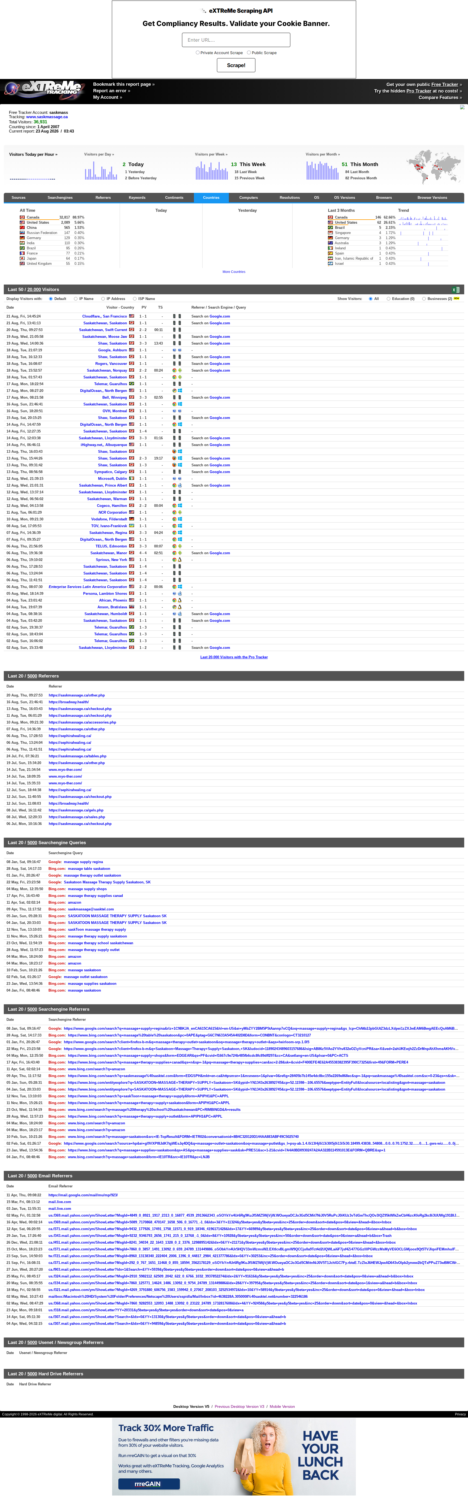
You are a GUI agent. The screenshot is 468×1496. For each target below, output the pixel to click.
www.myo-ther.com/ (65, 770)
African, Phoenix (113, 600)
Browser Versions (432, 198)
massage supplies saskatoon (92, 984)
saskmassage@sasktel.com (91, 909)
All (376, 299)
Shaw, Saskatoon (112, 343)
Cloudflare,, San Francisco (104, 316)
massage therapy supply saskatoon (97, 936)
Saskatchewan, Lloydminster (103, 438)
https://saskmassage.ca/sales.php (77, 817)
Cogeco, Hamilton (112, 506)
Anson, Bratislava (112, 607)
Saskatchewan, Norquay (107, 370)
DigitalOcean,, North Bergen (103, 391)
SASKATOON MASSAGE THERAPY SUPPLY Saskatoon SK (117, 916)
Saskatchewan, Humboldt (105, 614)
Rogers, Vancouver (111, 364)
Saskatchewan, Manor (108, 553)
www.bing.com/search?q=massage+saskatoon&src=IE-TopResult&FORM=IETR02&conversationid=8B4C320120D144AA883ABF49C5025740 (183, 1137)
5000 (32, 676)
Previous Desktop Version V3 (239, 1406)
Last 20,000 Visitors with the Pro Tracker (234, 657)
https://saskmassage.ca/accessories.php (82, 722)
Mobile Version (282, 1406)
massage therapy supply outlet (93, 950)
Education (402, 299)
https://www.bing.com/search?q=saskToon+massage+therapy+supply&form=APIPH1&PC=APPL (148, 1096)
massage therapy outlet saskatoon (92, 875)
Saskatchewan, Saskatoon (105, 323)
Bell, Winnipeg (114, 397)
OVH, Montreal (115, 411)
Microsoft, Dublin (112, 479)
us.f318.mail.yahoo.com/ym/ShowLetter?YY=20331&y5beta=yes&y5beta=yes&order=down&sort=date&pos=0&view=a (145, 1310)
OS (316, 198)
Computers (248, 198)
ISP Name (146, 299)
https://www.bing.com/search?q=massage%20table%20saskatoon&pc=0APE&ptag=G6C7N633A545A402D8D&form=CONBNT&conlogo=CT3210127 (189, 1035)
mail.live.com (59, 1202)
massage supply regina (83, 862)
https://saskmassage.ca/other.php (77, 695)
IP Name (85, 299)
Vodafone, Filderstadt (109, 519)
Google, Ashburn (112, 350)
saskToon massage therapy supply (97, 929)
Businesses (439, 299)
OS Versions (344, 198)
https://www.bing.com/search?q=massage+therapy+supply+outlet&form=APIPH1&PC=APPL (145, 1116)
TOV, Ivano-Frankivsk (109, 526)
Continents (174, 198)
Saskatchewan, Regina (108, 533)
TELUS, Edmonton (111, 546)
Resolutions (290, 198)
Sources (18, 198)
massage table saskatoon (89, 869)
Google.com (220, 316)
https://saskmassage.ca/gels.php (76, 810)
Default (59, 299)
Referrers (103, 198)
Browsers (384, 198)
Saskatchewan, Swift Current (103, 330)
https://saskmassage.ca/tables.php (77, 756)
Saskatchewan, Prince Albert (103, 485)
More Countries (234, 272)
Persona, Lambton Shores (105, 594)
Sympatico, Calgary (110, 472)
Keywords (137, 198)
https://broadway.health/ (69, 702)
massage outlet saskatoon (86, 977)
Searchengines (60, 198)
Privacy (460, 1414)
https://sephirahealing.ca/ (70, 736)
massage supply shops (87, 889)
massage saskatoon (84, 970)
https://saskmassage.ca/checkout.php (80, 709)
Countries (211, 198)
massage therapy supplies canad (95, 896)
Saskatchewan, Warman (107, 499)
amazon (74, 902)
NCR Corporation (113, 512)
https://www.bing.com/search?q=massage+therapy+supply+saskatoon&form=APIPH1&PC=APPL (149, 1103)
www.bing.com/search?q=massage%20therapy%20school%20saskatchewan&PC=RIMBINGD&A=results (154, 1110)
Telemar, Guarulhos (110, 384)
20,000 (34, 289)
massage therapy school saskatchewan (100, 943)
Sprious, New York (111, 560)
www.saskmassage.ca (47, 117)
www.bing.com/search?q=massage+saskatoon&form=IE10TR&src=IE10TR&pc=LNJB (139, 1157)
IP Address (115, 299)
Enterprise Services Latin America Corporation (88, 587)
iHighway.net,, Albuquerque (104, 445)
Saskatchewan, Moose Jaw (104, 337)
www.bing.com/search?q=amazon (96, 1069)
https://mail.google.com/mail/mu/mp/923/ (83, 1195)
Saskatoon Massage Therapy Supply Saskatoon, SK (107, 882)
